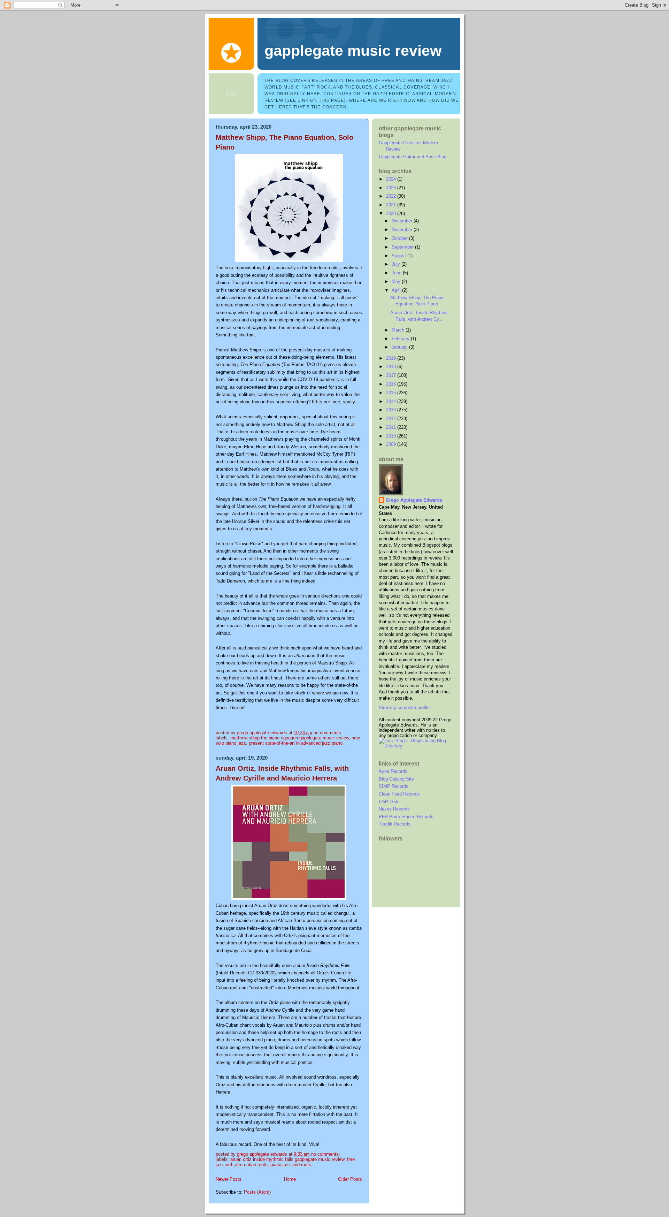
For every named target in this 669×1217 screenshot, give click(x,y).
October (400, 238)
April (397, 290)
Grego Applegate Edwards (414, 500)
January (400, 347)
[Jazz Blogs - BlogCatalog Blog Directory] (416, 745)
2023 (391, 187)
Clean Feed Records (399, 794)
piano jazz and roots (290, 1164)
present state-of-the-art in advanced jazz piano (296, 743)
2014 (391, 401)
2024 (391, 179)
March (399, 330)
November (403, 229)
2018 (391, 366)
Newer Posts (228, 1179)
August (399, 255)
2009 (391, 444)
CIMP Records (393, 786)
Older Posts (350, 1179)
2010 (391, 436)
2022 (391, 196)
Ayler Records (393, 771)
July (396, 264)
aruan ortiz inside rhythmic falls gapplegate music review (287, 1159)
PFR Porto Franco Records (406, 816)
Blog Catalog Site (396, 779)
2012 (391, 418)
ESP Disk (389, 801)
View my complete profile (404, 707)
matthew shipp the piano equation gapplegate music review (289, 737)
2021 (391, 204)
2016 (391, 384)
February (401, 338)
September (403, 247)
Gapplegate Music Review (352, 50)
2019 (391, 358)
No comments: (329, 732)
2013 (391, 409)
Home (290, 1179)
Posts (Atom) (257, 1192)
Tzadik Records (394, 824)
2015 (391, 392)
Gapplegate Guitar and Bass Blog (412, 156)
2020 (391, 213)
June (397, 272)
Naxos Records (394, 809)
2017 (391, 375)
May (397, 281)
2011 (391, 427)
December (403, 220)
